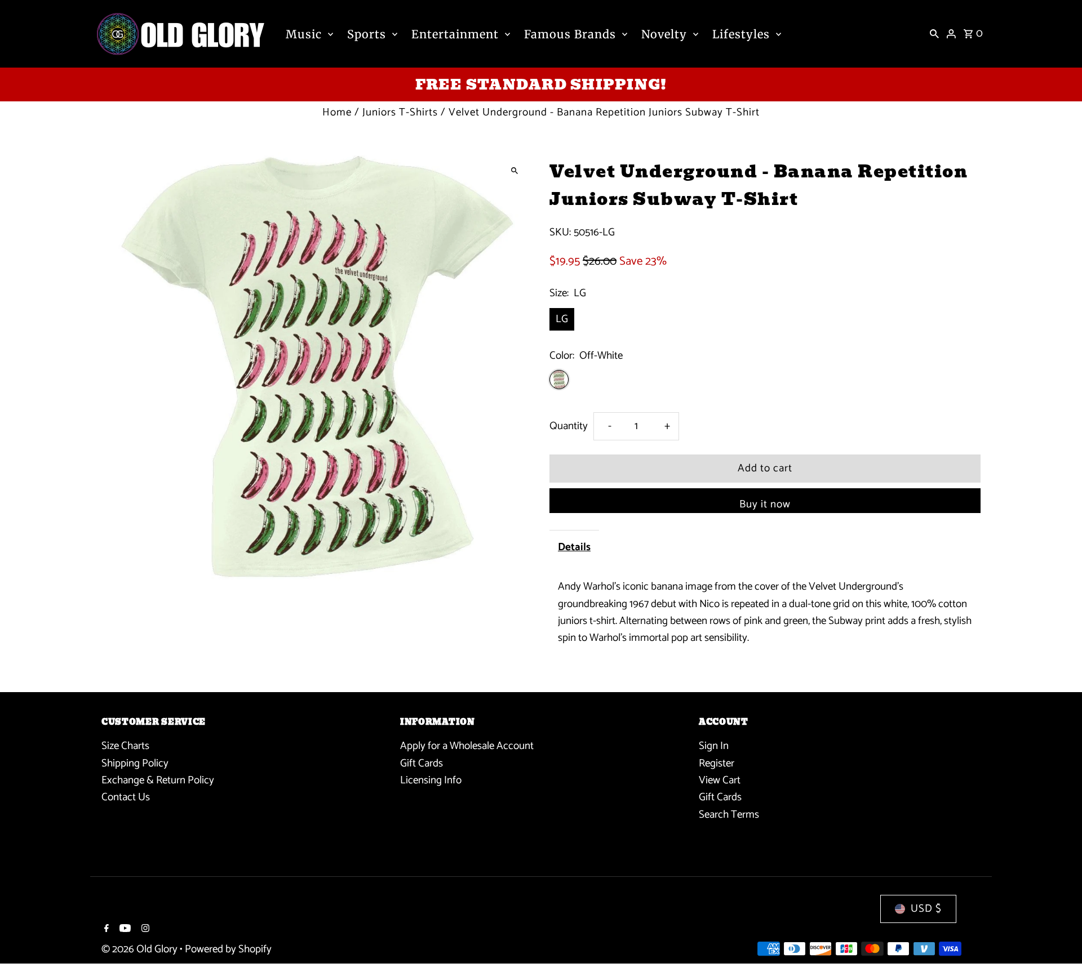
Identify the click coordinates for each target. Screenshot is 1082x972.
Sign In (714, 746)
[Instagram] (144, 930)
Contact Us (125, 797)
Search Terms (729, 814)
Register (716, 763)
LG (562, 319)
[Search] (934, 34)
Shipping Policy (134, 763)
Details (574, 547)
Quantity (568, 426)
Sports (366, 34)
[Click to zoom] (514, 170)
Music (304, 34)
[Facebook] (105, 930)
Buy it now (765, 504)
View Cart (719, 780)
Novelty (664, 34)
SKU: (560, 232)
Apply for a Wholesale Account (467, 746)
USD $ (926, 908)
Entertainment (455, 34)
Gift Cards (421, 763)
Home (337, 112)
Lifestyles (741, 34)
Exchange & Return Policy (157, 780)
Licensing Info (431, 780)
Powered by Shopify (228, 949)
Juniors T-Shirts (400, 112)
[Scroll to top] (1058, 942)
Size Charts (125, 746)
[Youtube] (124, 930)
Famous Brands (570, 34)
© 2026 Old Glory (140, 949)
